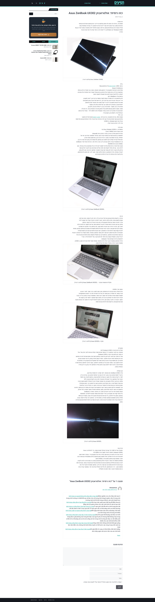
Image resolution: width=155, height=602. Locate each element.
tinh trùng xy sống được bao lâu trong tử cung (80, 506)
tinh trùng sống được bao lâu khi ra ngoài (78, 502)
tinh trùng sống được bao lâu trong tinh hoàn (79, 523)
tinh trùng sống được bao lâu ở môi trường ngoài (81, 515)
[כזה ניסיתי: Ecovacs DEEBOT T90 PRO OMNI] (55, 47)
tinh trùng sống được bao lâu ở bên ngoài (77, 529)
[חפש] (31, 14)
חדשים (43, 41)
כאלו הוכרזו (88, 3)
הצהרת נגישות (34, 600)
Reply (118, 535)
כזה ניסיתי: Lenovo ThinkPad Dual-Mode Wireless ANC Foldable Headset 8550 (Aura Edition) (41, 52)
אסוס (94, 117)
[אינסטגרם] (40, 3)
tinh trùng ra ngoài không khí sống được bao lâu (83, 496)
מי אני (45, 600)
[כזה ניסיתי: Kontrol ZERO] (55, 59)
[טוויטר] (42, 3)
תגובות (33, 41)
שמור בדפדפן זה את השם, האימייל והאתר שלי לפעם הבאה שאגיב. (102, 582)
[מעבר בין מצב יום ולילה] (32, 3)
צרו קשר (40, 600)
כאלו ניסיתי (104, 3)
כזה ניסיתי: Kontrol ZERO (46, 58)
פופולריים (53, 41)
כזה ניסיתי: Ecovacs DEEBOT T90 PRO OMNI (41, 45)
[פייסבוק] (44, 3)
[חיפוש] (36, 3)
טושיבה (98, 117)
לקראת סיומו (112, 86)
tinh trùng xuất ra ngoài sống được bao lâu (78, 511)
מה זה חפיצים (51, 600)
